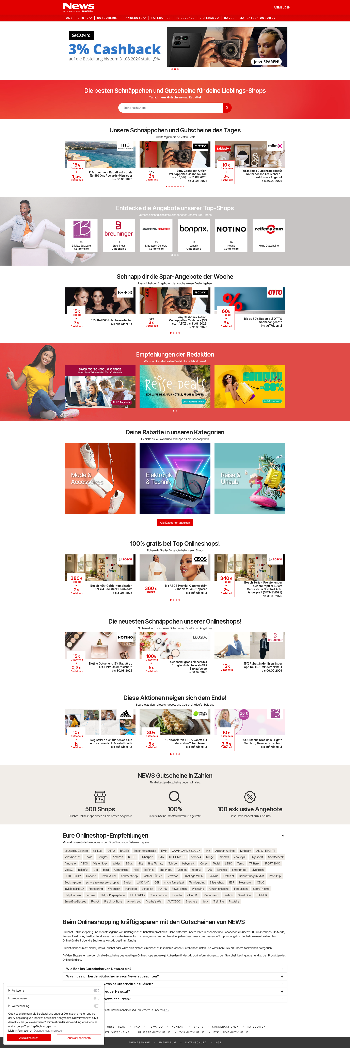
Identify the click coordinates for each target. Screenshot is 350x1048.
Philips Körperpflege (112, 895)
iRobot (95, 901)
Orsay (204, 863)
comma (90, 895)
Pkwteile (234, 901)
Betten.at (228, 876)
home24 (196, 857)
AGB (218, 1042)
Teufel (216, 863)
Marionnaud (211, 895)
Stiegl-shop (217, 882)
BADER (124, 850)
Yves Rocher (72, 857)
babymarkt (188, 863)
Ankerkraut (134, 901)
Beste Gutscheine (115, 1032)
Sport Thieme (261, 888)
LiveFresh (258, 869)
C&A (161, 857)
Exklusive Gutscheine (231, 1032)
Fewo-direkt (179, 888)
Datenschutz (195, 1042)
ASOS (84, 863)
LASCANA (143, 882)
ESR (231, 882)
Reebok (228, 895)
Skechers (191, 901)
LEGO (228, 863)
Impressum (167, 1042)
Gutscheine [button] (107, 18)
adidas (117, 863)
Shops (199, 1026)
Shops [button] (83, 18)
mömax (224, 857)
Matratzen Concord (258, 18)
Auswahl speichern (79, 1038)
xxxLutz (97, 850)
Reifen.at (149, 869)
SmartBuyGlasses (75, 901)
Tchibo (173, 863)
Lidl (96, 869)
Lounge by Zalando (76, 850)
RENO (132, 857)
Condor (91, 876)
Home (68, 18)
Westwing (198, 888)
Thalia (88, 857)
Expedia (177, 895)
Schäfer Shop (129, 876)
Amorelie (70, 863)
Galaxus (213, 876)
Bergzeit (222, 869)
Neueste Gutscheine (154, 1032)
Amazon (118, 857)
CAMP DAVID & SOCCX (186, 850)
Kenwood (172, 876)
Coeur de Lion (158, 895)
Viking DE (192, 895)
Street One (244, 895)
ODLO (260, 882)
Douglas (103, 857)
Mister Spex (100, 863)
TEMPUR (261, 895)
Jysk (205, 901)
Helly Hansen (73, 895)
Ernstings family (193, 876)
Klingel (210, 857)
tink (208, 850)
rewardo (156, 1026)
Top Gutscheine (192, 1032)
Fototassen (241, 888)
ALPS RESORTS (265, 850)
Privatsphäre (139, 1042)
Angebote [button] (134, 18)
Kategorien (161, 18)
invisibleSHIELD (74, 888)
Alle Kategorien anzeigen (175, 522)
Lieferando (209, 18)
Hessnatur (245, 882)
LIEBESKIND (137, 895)
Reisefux (83, 869)
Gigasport (257, 857)
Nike (140, 863)
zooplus (196, 869)
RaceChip (275, 876)
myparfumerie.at (174, 882)
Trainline (218, 901)
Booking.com (73, 882)
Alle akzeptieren (28, 1038)
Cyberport (147, 857)
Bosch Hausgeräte (145, 850)
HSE (136, 869)
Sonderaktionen (225, 1026)
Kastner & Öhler (152, 876)
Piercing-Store (113, 901)
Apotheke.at (121, 869)
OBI (157, 882)
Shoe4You (166, 869)
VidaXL (69, 869)
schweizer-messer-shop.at (102, 882)
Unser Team (116, 1026)
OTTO (111, 850)
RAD (209, 869)
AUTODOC (174, 901)
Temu (240, 863)
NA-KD (162, 888)
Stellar (127, 882)
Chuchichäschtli (219, 888)
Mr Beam (245, 850)
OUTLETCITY (73, 876)
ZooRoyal (239, 857)
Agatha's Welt (154, 901)
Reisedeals (185, 18)
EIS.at (129, 863)
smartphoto (239, 869)
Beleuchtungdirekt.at (251, 876)
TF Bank (254, 863)
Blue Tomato (155, 863)
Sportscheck (276, 857)
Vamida (182, 869)
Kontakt (178, 1026)
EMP (164, 850)
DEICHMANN (177, 857)
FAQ (166, 1010)
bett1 (106, 869)
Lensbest (147, 888)
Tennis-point (197, 882)
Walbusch (114, 888)
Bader (229, 18)
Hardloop (131, 888)
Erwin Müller (108, 876)
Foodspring (96, 888)
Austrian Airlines (225, 850)
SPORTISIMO (272, 863)
